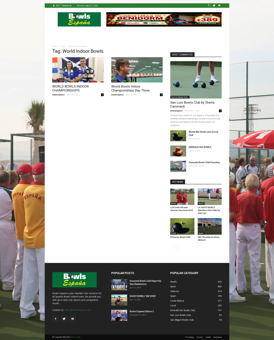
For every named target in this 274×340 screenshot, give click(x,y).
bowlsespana (58, 94)
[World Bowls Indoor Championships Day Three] (137, 69)
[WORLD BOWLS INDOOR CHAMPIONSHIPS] (78, 69)
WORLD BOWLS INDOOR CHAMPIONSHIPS (70, 88)
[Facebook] (208, 5)
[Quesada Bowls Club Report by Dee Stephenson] (119, 284)
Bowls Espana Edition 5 (142, 311)
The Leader (76, 337)
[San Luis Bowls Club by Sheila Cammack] (196, 80)
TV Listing (189, 337)
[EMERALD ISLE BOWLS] (178, 151)
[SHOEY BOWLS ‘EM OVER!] (119, 300)
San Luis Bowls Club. (180, 97)
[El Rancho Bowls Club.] (182, 226)
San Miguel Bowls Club (182, 319)
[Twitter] (214, 5)
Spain (173, 295)
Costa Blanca (177, 300)
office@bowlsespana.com (78, 309)
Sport (173, 286)
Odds (208, 337)
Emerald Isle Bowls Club (182, 310)
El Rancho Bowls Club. (180, 237)
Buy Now (218, 337)
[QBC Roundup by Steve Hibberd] (210, 226)
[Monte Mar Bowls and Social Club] (178, 135)
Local (173, 305)
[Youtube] (219, 5)
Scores (200, 337)
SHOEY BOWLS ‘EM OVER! (143, 296)
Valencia (174, 291)
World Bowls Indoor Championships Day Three (130, 88)
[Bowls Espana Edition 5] (119, 315)
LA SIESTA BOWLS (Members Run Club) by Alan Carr (209, 210)
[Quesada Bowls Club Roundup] (178, 166)
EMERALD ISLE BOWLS (200, 147)
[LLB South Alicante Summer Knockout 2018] (182, 196)
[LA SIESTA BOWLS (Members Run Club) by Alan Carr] (210, 196)
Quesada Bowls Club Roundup (204, 162)
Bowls (55, 81)
